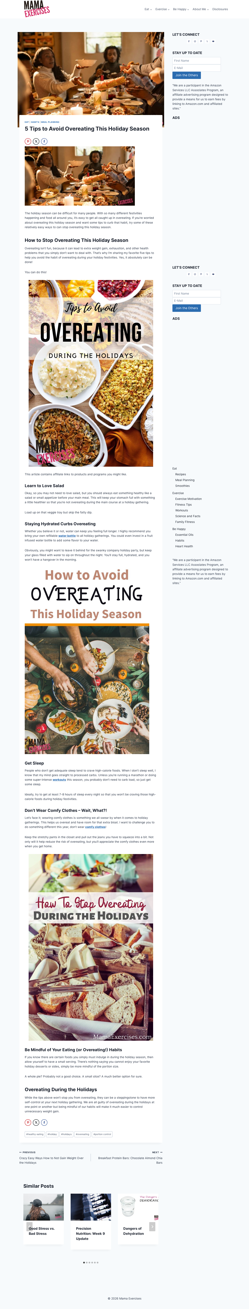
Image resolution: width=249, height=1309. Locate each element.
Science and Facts (187, 516)
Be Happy (179, 529)
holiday (52, 1134)
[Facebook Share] (44, 141)
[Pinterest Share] (28, 141)
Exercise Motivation (188, 499)
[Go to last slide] (29, 1226)
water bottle (67, 535)
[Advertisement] (201, 145)
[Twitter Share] (36, 141)
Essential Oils (184, 534)
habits (35, 122)
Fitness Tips (183, 504)
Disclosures (220, 9)
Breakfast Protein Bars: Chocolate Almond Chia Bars (130, 1158)
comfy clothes (95, 827)
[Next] (152, 1226)
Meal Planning (50, 122)
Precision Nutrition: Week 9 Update (90, 1234)
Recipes (180, 474)
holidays (66, 1134)
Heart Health (184, 546)
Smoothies (182, 485)
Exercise (178, 493)
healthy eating (34, 1134)
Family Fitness (185, 522)
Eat (27, 122)
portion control (102, 1134)
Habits (179, 540)
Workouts (181, 510)
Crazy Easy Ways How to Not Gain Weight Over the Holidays (51, 1158)
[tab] (84, 1262)
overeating (82, 1134)
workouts (59, 779)
